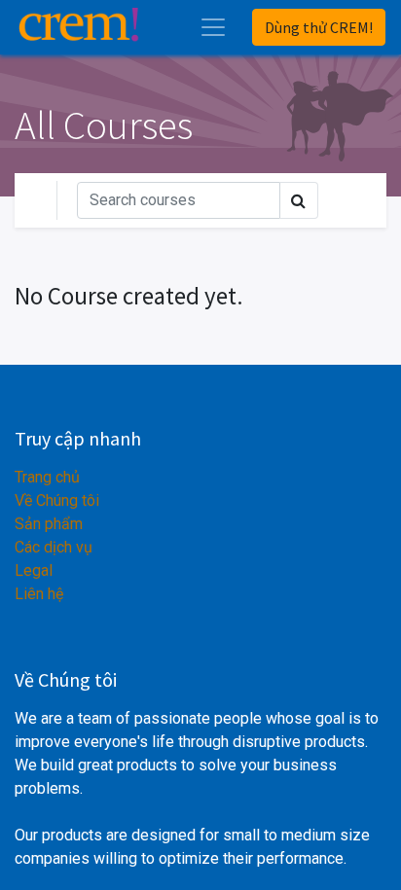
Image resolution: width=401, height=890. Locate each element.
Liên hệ (39, 594)
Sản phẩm (49, 524)
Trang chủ (47, 477)
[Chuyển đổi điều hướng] (354, 200)
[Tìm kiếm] (298, 200)
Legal (34, 570)
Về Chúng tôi (57, 500)
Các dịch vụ (53, 547)
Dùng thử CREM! (319, 27)
